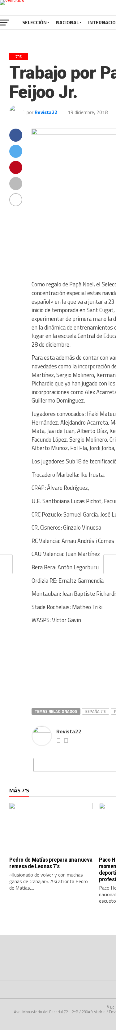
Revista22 (46, 112)
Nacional (67, 22)
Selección (34, 22)
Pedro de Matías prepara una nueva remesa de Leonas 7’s (50, 863)
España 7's (95, 711)
